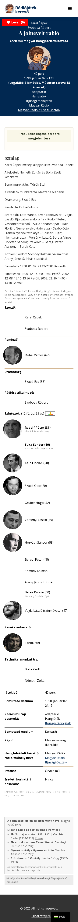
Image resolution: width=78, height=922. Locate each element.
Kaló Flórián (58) (37, 463)
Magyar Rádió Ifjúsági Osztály (39, 110)
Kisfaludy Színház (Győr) (37, 596)
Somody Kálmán (36, 571)
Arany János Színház (39, 582)
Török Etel (32, 643)
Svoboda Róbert (36, 329)
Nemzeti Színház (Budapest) (40, 448)
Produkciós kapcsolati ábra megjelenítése (39, 136)
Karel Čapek (33, 317)
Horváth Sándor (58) (39, 542)
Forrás (39, 838)
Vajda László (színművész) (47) (46, 610)
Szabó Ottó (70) (36, 486)
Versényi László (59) (39, 520)
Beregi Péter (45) (37, 559)
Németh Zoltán (35, 680)
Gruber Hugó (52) (37, 503)
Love (17, 22)
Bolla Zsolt (32, 669)
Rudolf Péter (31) (38, 428)
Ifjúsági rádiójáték (39, 101)
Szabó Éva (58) (35, 382)
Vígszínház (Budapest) (36, 431)
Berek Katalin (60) (37, 592)
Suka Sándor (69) (37, 445)
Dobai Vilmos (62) (37, 355)
